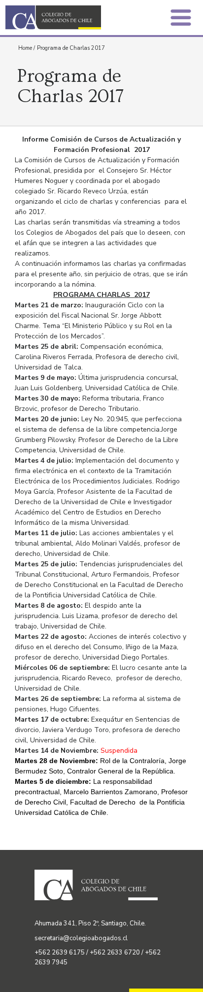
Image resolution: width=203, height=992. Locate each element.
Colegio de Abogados (56, 17)
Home (25, 48)
